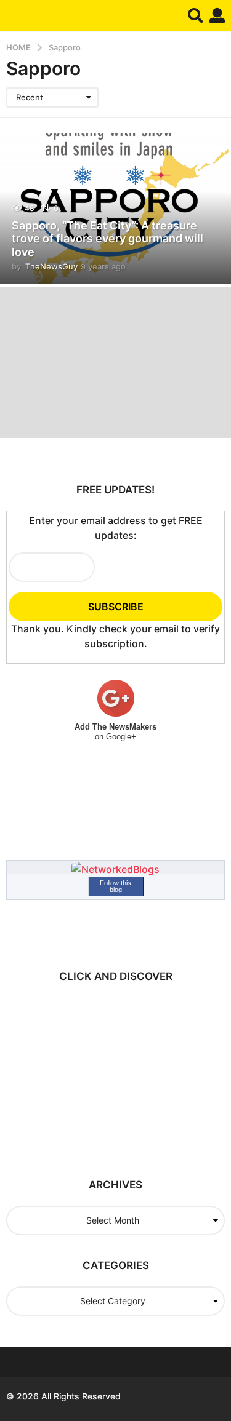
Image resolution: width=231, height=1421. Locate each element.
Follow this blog (115, 886)
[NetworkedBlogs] (115, 868)
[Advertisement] (114, 1074)
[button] (195, 15)
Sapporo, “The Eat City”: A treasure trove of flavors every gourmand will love (107, 238)
